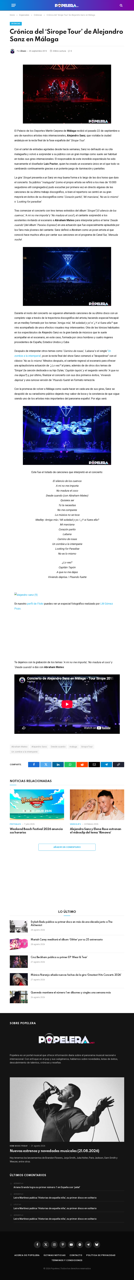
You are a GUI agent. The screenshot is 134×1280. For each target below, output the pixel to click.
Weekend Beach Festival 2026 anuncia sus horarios (36, 831)
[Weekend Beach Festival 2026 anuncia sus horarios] (37, 804)
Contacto (76, 1255)
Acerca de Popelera (27, 1255)
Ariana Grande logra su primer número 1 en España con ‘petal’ (47, 1187)
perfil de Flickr (35, 603)
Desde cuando (58, 746)
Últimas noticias (55, 1255)
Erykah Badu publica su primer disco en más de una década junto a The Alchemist (71, 924)
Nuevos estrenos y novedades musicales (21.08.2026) (54, 1151)
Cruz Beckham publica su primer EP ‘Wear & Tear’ (59, 957)
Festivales (15, 824)
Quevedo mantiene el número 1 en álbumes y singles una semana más (71, 992)
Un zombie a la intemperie (24, 751)
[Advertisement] (67, 882)
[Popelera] (67, 5)
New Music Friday (19, 1146)
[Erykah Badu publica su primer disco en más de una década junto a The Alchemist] (19, 926)
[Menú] (13, 5)
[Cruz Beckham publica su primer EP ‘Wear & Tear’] (19, 961)
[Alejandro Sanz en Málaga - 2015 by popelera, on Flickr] (26, 594)
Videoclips (75, 824)
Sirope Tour (87, 746)
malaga (73, 746)
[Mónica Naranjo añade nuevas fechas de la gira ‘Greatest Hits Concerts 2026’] (19, 979)
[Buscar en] (121, 5)
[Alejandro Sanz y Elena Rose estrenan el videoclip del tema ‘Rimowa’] (97, 804)
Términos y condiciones (67, 1260)
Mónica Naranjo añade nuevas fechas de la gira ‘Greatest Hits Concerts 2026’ (76, 975)
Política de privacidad (101, 1255)
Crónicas (15, 24)
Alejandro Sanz (39, 746)
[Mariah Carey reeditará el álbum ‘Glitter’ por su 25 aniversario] (19, 944)
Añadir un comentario (67, 847)
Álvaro (23, 51)
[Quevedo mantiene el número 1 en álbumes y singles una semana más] (19, 997)
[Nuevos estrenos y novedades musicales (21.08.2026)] (67, 1109)
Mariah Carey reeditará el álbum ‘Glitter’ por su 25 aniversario (67, 939)
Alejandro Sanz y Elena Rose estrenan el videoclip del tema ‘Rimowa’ (95, 831)
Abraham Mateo (19, 746)
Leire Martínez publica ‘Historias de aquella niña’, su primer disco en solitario (55, 1197)
